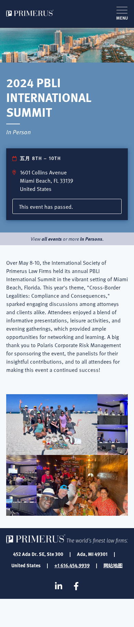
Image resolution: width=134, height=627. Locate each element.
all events (52, 238)
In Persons (91, 238)
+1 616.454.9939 (72, 565)
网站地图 (113, 565)
